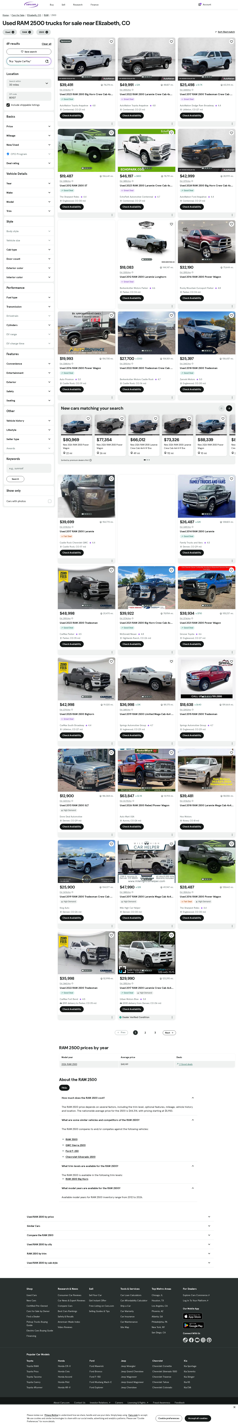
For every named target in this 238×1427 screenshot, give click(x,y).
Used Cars (32, 1295)
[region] (119, 1415)
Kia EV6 (187, 1387)
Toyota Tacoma (34, 1376)
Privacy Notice (51, 1415)
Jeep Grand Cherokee (132, 1371)
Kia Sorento (189, 1371)
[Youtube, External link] (197, 1340)
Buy (52, 4)
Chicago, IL (157, 1295)
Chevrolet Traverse (161, 1376)
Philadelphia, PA (159, 1321)
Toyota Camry (33, 1382)
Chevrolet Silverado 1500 (164, 1371)
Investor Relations (99, 1402)
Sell (63, 4)
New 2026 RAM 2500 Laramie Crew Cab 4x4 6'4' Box (144, 446)
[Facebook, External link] (191, 1340)
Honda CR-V (64, 1366)
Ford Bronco (96, 1371)
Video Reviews (65, 1327)
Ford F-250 (72, 1151)
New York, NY (158, 1327)
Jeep (123, 1360)
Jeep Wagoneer (129, 1376)
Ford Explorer (96, 1387)
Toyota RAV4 (33, 1366)
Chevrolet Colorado (162, 1387)
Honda (61, 1360)
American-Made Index (69, 1321)
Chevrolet (157, 1360)
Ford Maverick (97, 1366)
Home (6, 15)
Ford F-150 (95, 1376)
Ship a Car (125, 1305)
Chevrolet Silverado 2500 (81, 1156)
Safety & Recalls (66, 1316)
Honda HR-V (64, 1387)
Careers (119, 1402)
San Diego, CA (159, 1332)
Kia (185, 1360)
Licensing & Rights (137, 1402)
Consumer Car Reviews (69, 1295)
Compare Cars (65, 1305)
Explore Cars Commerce (195, 1295)
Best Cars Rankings (67, 1311)
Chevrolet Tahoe (160, 1382)
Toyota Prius (33, 1371)
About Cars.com (62, 1402)
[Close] (234, 1407)
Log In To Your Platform (194, 1300)
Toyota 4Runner (34, 1387)
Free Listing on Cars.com (101, 1305)
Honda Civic (64, 1371)
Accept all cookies (198, 1418)
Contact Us (79, 1402)
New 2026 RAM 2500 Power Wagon (76, 446)
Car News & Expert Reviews (71, 1300)
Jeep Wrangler (128, 1366)
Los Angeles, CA (160, 1305)
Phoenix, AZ (157, 1311)
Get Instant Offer (97, 1300)
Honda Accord (65, 1376)
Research (78, 4)
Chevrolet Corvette (162, 1366)
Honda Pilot (63, 1382)
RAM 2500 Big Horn (77, 1178)
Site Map (124, 1327)
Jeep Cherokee (129, 1387)
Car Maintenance (129, 1321)
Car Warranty (127, 1311)
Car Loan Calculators (130, 1295)
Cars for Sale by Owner (38, 1311)
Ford (92, 1360)
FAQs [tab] (64, 1087)
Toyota (30, 1360)
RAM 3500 (72, 1139)
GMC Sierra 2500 (76, 1145)
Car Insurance (127, 1316)
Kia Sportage (190, 1366)
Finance (95, 4)
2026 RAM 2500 (69, 1064)
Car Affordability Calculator (133, 1300)
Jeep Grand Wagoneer (132, 1382)
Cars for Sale (17, 15)
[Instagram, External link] (203, 1340)
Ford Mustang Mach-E (101, 1382)
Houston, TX (158, 1300)
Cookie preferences (168, 1418)
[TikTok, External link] (185, 1340)
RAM (46, 15)
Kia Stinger (189, 1376)
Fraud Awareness (161, 1402)
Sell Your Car (95, 1295)
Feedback (180, 1402)
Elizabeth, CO (34, 15)
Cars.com (133, 1415)
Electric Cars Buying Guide (40, 1330)
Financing (31, 1335)
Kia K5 (187, 1382)
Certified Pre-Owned (37, 1305)
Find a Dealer (33, 1316)
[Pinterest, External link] (209, 1340)
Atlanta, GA (157, 1316)
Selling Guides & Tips (99, 1311)
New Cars (31, 1300)
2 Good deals (186, 1064)
